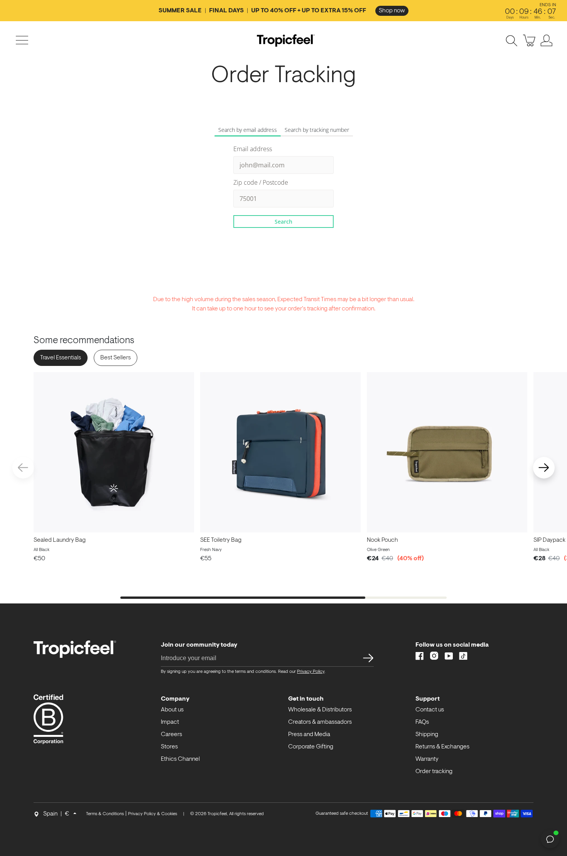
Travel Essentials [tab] (60, 358)
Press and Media (309, 734)
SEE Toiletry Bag (220, 540)
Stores (169, 747)
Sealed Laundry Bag (60, 540)
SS (365, 658)
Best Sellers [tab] (115, 358)
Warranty (427, 759)
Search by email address (247, 129)
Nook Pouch (382, 540)
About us (172, 710)
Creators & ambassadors (320, 722)
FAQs (422, 722)
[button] (544, 468)
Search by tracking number (317, 129)
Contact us (429, 710)
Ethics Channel (180, 759)
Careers (171, 734)
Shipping (426, 734)
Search (283, 221)
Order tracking (433, 771)
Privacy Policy (310, 671)
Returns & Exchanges (442, 747)
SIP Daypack (549, 540)
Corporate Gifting (310, 747)
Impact (170, 722)
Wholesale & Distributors (320, 710)
